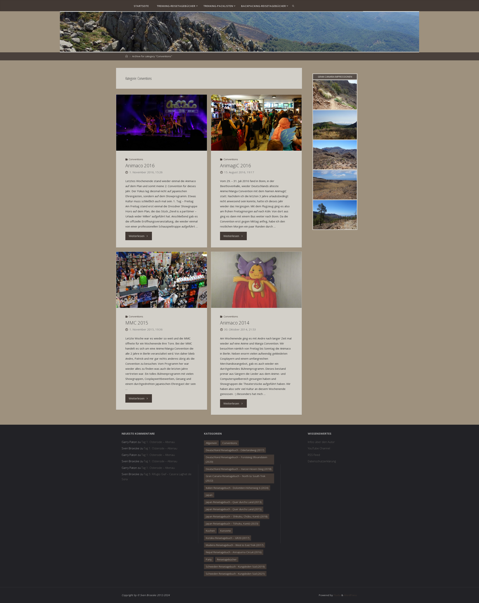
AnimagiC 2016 (235, 165)
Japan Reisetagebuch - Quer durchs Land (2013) (233, 502)
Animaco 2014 (234, 323)
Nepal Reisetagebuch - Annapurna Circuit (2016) (233, 552)
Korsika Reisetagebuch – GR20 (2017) (227, 538)
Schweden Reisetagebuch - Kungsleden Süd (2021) (235, 573)
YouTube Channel (319, 448)
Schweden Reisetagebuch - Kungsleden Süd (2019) (235, 566)
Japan (209, 495)
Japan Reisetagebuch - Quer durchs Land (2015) (233, 509)
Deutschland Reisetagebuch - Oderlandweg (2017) (235, 450)
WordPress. (350, 595)
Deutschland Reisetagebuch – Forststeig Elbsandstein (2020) (236, 459)
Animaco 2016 (140, 165)
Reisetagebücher (227, 559)
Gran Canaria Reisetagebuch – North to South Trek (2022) (235, 478)
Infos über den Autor (321, 442)
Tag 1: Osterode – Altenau (158, 442)
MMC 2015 (136, 323)
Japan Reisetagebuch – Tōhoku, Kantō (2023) (232, 523)
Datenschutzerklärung (322, 461)
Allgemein (211, 443)
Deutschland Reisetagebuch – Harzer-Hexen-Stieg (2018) (238, 469)
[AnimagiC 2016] (256, 123)
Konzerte (225, 530)
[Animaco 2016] (161, 123)
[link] (293, 5)
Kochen (210, 530)
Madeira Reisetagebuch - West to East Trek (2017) (234, 545)
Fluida (337, 595)
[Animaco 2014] (256, 280)
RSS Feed (314, 455)
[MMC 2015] (161, 280)
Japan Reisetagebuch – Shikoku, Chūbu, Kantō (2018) (236, 516)
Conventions (136, 159)
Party (209, 559)
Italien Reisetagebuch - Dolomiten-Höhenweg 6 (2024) (237, 488)
